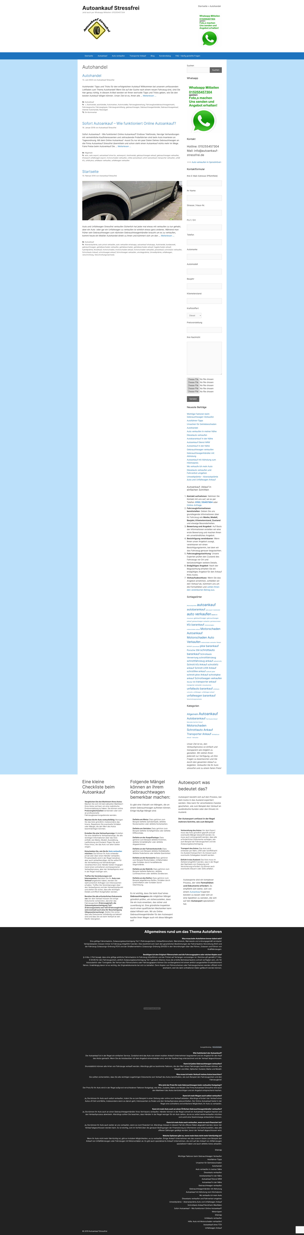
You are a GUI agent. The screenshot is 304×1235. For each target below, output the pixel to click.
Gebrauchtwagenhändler (150, 107)
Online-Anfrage (194, 505)
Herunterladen (217, 1047)
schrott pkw (210, 671)
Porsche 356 (193, 650)
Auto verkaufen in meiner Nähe (202, 431)
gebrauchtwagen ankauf (146, 155)
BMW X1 (214, 615)
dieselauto (190, 618)
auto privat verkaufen (106, 245)
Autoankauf (102, 56)
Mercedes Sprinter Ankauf (195, 722)
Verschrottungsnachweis (104, 255)
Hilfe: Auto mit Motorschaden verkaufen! (205, 1221)
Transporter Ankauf (138, 56)
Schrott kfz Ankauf (197, 664)
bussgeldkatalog (205, 1047)
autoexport (121, 155)
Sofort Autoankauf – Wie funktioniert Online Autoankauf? (129, 123)
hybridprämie (87, 250)
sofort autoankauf (149, 158)
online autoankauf (135, 158)
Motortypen (217, 1211)
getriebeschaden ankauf (143, 247)
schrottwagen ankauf (107, 252)
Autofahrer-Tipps (195, 420)
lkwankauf (98, 250)
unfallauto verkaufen (103, 160)
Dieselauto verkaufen (197, 435)
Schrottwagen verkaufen (126, 252)
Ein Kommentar (91, 112)
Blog (152, 56)
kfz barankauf (195, 624)
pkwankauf (159, 250)
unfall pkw (90, 160)
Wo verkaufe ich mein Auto (199, 466)
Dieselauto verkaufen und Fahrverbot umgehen (202, 1198)
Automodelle (123, 105)
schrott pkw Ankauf (197, 674)
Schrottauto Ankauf (90, 252)
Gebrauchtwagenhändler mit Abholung (205, 1189)
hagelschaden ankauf (162, 247)
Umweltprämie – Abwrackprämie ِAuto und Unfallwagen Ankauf (195, 1202)
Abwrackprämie (91, 245)
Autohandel (91, 75)
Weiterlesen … (149, 96)
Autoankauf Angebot (202, 1112)
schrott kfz (218, 661)
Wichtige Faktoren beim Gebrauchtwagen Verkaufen (200, 1156)
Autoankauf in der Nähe (198, 446)
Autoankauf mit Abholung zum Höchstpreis (204, 1192)
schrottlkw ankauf (196, 671)
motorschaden (108, 250)
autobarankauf (196, 609)
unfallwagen (167, 252)
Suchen (190, 65)
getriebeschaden (126, 247)
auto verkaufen (199, 614)
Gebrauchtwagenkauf (169, 107)
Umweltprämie (156, 252)
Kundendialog (165, 56)
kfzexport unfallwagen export (94, 158)
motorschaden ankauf (124, 250)
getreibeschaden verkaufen (108, 247)
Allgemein (89, 153)
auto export (94, 155)
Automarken (112, 105)
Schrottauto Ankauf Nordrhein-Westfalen (205, 1205)
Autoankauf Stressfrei (110, 8)
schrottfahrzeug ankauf (200, 660)
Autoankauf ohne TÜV (212, 1224)
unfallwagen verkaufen (120, 160)
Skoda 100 (191, 682)
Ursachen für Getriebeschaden (201, 424)
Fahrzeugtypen (102, 107)
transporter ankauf (206, 681)
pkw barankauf (209, 646)
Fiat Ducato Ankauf (211, 719)
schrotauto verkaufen (173, 250)
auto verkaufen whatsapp (126, 245)
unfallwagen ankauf (208, 692)
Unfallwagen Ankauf (213, 1228)
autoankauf (206, 605)
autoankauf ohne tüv (108, 155)
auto (86, 155)
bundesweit (170, 245)
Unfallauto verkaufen (213, 1218)
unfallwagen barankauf (201, 695)
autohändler (101, 105)
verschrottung (88, 255)
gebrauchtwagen (132, 107)
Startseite (202, 6)
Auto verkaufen (118, 56)
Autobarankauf (196, 718)
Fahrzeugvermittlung (117, 107)
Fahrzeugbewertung (137, 105)
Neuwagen (103, 110)
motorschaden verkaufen (117, 158)
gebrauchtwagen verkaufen (168, 155)
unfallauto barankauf (200, 688)
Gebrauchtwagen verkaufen (200, 449)
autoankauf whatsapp (146, 245)
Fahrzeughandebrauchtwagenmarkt (160, 105)
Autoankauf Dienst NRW (198, 442)
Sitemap (218, 1150)
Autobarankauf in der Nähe (200, 438)
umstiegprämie (143, 252)
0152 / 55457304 (204, 502)
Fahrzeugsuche (88, 107)
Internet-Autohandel (90, 110)
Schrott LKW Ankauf (205, 667)
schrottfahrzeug (207, 657)
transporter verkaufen (166, 158)
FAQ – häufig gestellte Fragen (188, 56)
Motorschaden (196, 725)
